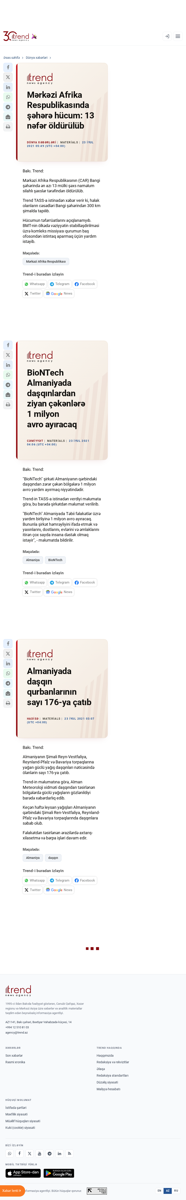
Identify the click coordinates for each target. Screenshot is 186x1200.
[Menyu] (178, 36)
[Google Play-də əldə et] (59, 1173)
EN (159, 1190)
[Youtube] (39, 1153)
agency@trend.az (16, 1032)
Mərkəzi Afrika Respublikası (46, 261)
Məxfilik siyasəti (16, 1114)
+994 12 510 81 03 (17, 1027)
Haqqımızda (105, 1055)
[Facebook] (19, 1153)
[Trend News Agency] (18, 991)
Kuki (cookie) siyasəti (20, 1127)
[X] (29, 1153)
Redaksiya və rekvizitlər (113, 1062)
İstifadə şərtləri (15, 1108)
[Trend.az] (20, 36)
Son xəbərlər (14, 1055)
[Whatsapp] (9, 1153)
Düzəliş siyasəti (107, 1082)
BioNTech (55, 560)
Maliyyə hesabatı (108, 1089)
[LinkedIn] (59, 1153)
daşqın (53, 858)
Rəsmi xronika (15, 1062)
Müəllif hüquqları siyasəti (22, 1121)
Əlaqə (101, 1069)
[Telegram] (49, 1153)
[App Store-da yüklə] (23, 1173)
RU (176, 1190)
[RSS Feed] (69, 1153)
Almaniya (33, 560)
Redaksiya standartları (112, 1075)
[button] (8, 67)
